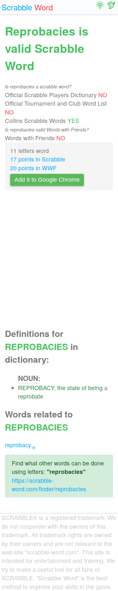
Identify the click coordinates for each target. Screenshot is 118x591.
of (84, 388)
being (95, 388)
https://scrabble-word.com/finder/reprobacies (49, 484)
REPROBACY (36, 388)
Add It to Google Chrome (47, 179)
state (73, 388)
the (61, 388)
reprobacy (20, 445)
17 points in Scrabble (37, 159)
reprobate (30, 396)
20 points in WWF (33, 168)
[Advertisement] (59, 261)
